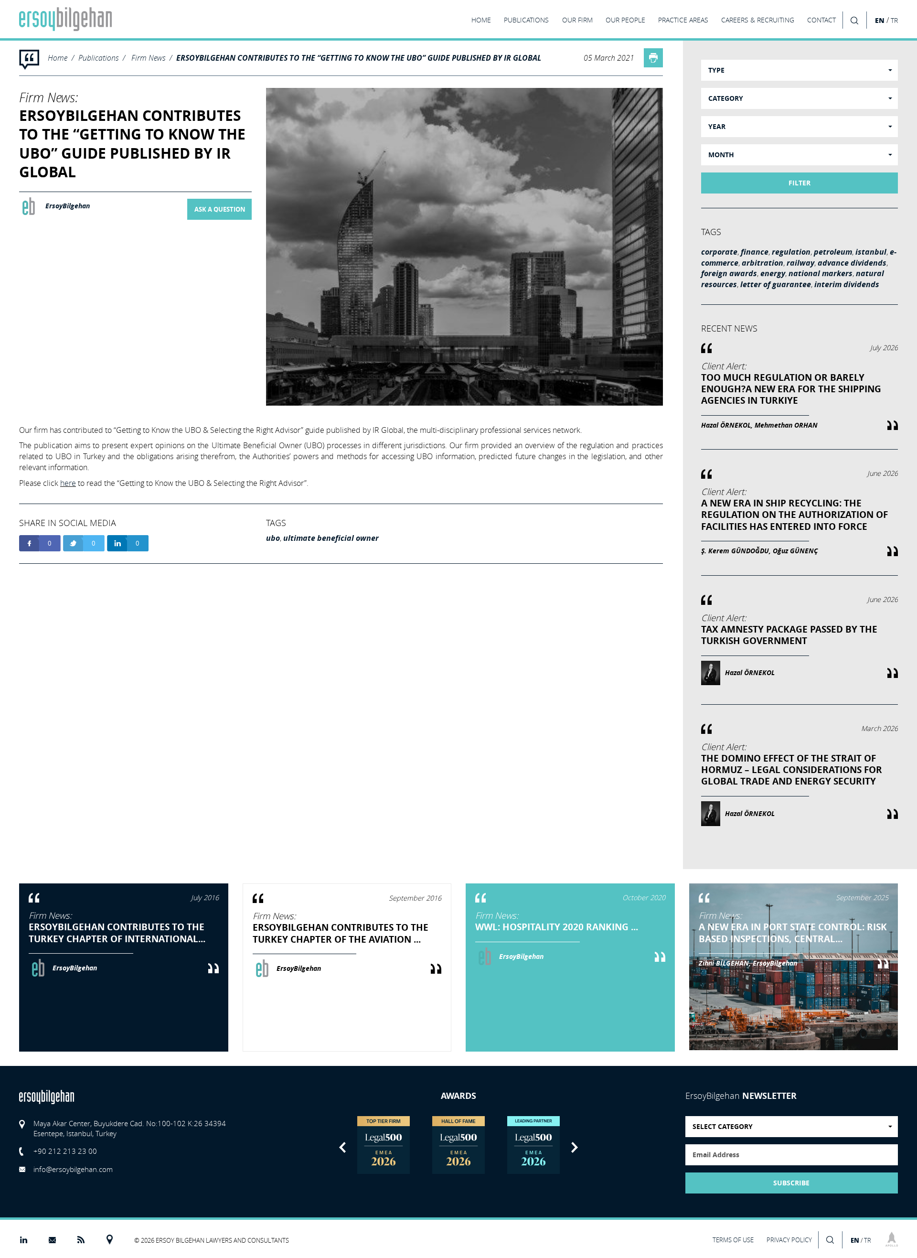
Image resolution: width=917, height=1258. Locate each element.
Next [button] (574, 1147)
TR (894, 20)
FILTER (799, 183)
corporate (719, 252)
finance (754, 252)
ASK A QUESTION (219, 209)
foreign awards (729, 273)
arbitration (762, 263)
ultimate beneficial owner (331, 538)
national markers (821, 273)
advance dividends (852, 263)
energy (772, 273)
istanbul (870, 252)
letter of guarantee (775, 284)
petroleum (833, 252)
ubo (273, 538)
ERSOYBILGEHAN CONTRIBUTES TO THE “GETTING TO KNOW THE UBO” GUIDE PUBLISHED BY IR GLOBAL (358, 58)
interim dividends (846, 284)
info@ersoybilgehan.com (73, 1169)
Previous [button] (342, 1147)
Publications (98, 58)
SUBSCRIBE (791, 1183)
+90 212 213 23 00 (65, 1151)
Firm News (148, 58)
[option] (383, 1145)
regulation (791, 252)
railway (800, 263)
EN (880, 20)
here (68, 483)
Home (57, 58)
